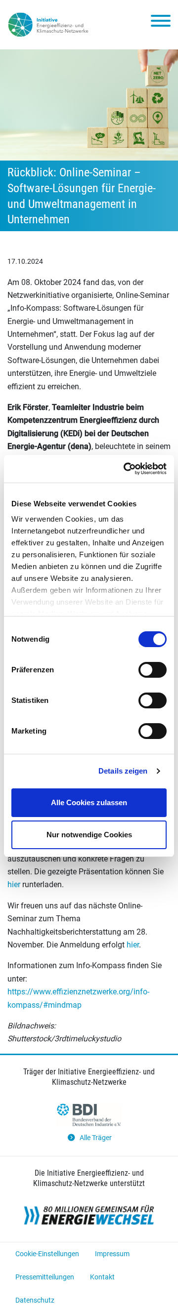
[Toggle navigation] (160, 22)
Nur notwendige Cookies (89, 834)
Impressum (112, 1254)
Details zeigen (122, 771)
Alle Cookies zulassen (89, 802)
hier (13, 884)
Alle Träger (96, 1138)
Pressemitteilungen (44, 1277)
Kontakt (102, 1277)
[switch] (152, 670)
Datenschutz (34, 1300)
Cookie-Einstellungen (47, 1254)
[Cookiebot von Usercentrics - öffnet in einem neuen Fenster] (126, 468)
